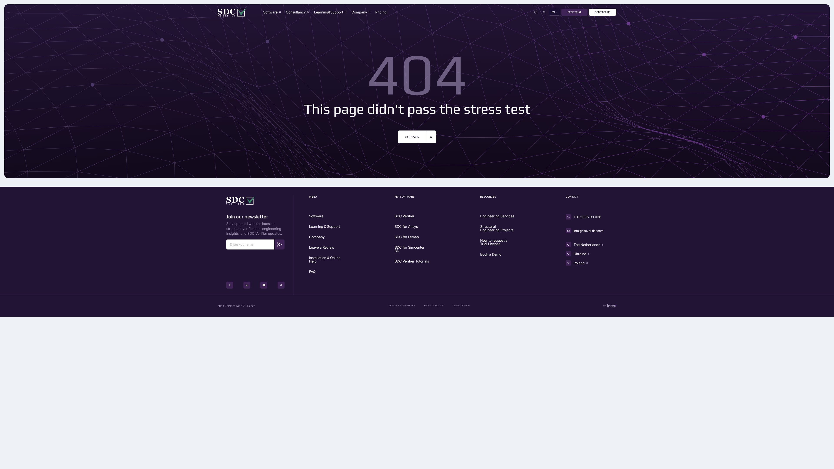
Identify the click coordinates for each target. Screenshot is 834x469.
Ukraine (580, 254)
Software (270, 12)
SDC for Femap (407, 237)
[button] (554, 12)
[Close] (535, 12)
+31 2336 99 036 (587, 217)
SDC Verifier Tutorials (412, 261)
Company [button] (359, 12)
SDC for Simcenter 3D (409, 249)
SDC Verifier (404, 216)
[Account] (544, 12)
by (604, 306)
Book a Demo (490, 254)
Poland (579, 263)
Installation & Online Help (324, 259)
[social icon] (229, 285)
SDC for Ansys (406, 226)
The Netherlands (587, 245)
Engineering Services (497, 216)
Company (317, 237)
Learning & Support (324, 226)
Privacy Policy (433, 305)
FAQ (312, 271)
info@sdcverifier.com (588, 231)
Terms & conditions (402, 305)
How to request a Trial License (493, 242)
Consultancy (296, 12)
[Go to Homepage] (232, 12)
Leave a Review (321, 247)
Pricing (381, 12)
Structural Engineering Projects (496, 228)
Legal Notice (461, 305)
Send (279, 244)
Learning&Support (328, 12)
